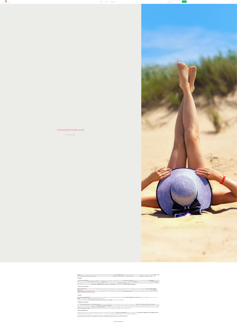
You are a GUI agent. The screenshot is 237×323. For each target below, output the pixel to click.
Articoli (106, 1)
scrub (116, 283)
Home (101, 1)
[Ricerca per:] (175, 1)
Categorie (112, 1)
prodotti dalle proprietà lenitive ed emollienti (91, 290)
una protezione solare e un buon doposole (101, 313)
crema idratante (153, 297)
